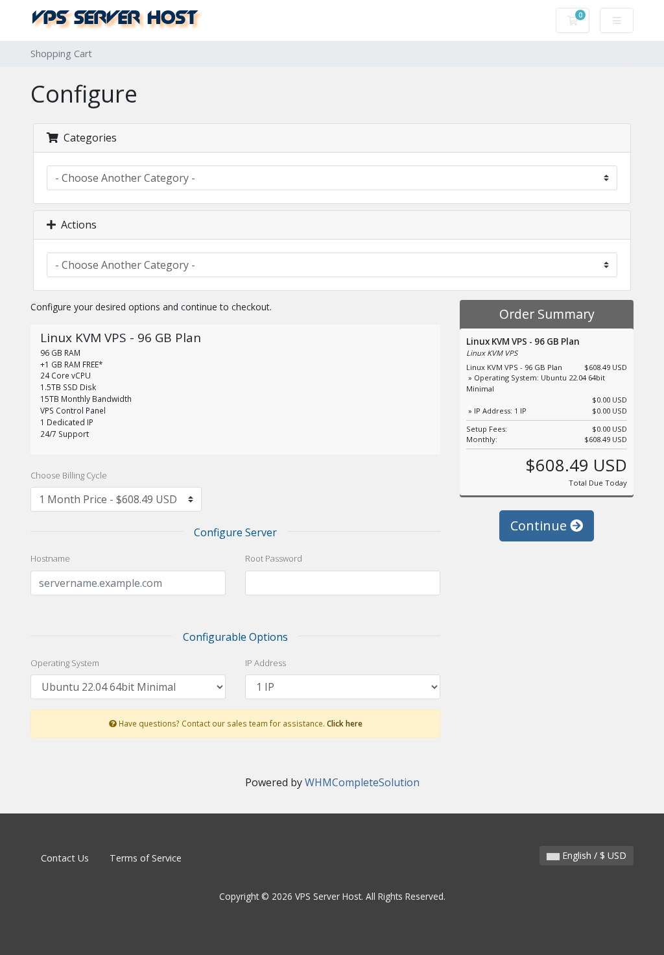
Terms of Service (146, 858)
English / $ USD (593, 855)
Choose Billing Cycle (68, 475)
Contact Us (65, 858)
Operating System (64, 663)
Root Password (273, 558)
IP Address (265, 663)
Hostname (50, 558)
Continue (540, 525)
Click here (344, 723)
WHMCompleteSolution (362, 782)
